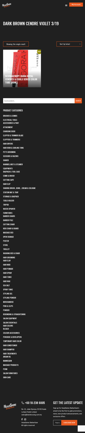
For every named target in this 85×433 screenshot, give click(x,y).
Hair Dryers (8, 143)
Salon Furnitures (10, 373)
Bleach (6, 328)
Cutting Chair (9, 224)
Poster (6, 241)
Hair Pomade (8, 268)
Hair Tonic (7, 277)
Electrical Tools (10, 120)
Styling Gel (7, 293)
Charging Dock (9, 131)
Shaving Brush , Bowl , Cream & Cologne (19, 188)
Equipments (8, 168)
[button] (66, 5)
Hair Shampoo (8, 349)
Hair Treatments (10, 353)
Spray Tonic (8, 289)
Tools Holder (8, 200)
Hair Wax (6, 281)
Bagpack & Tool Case (11, 171)
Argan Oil (7, 356)
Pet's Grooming (9, 152)
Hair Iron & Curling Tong (13, 147)
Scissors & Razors (10, 156)
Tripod (6, 204)
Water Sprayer (9, 208)
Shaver (6, 160)
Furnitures (7, 213)
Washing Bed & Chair (11, 253)
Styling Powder (9, 297)
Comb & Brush (9, 175)
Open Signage (8, 236)
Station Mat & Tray (10, 192)
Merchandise (8, 302)
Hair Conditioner (10, 345)
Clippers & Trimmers (11, 139)
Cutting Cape (8, 180)
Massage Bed (8, 232)
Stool (5, 245)
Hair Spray (7, 273)
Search (78, 101)
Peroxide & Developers (12, 337)
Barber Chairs (9, 216)
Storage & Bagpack (11, 196)
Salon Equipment (10, 318)
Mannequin (7, 360)
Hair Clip (6, 184)
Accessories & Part (11, 123)
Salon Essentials (10, 322)
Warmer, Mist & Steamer (13, 164)
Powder (6, 310)
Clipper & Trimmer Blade (13, 135)
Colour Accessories (11, 333)
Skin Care (7, 377)
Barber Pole (8, 220)
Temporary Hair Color (12, 341)
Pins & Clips (8, 306)
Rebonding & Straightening (14, 314)
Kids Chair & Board (11, 228)
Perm (5, 369)
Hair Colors (8, 325)
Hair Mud (6, 264)
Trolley (6, 249)
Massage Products (10, 365)
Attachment (8, 127)
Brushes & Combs (10, 115)
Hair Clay (7, 260)
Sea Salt (6, 285)
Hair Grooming (9, 257)
